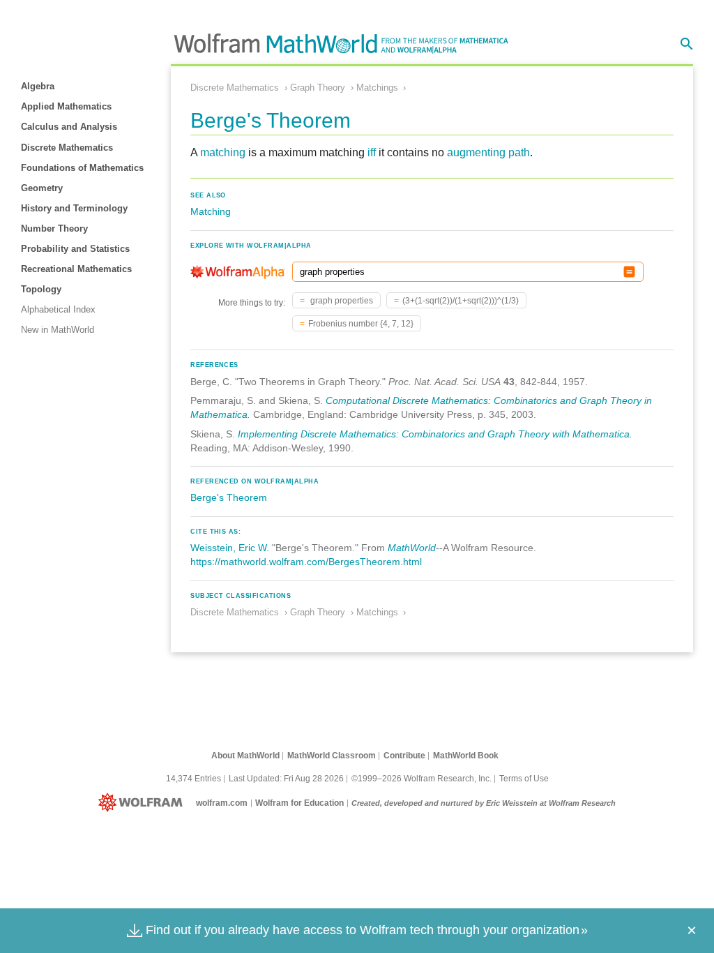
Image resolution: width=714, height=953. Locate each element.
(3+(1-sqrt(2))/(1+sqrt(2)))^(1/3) (460, 301)
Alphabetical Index (58, 309)
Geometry (42, 188)
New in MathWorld (57, 329)
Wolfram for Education (299, 803)
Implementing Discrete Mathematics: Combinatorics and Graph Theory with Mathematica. (435, 434)
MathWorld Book (466, 755)
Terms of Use (524, 778)
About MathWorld (245, 755)
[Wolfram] (143, 803)
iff (371, 152)
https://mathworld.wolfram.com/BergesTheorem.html (306, 561)
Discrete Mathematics (67, 147)
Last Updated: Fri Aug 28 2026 (286, 778)
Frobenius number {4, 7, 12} (360, 324)
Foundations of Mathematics (82, 168)
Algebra (37, 86)
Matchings (377, 87)
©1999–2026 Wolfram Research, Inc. (421, 778)
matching (222, 152)
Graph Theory (317, 87)
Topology (41, 289)
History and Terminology (74, 208)
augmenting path (488, 152)
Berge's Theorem (228, 497)
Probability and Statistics (75, 248)
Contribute (404, 755)
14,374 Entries (193, 778)
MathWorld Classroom (331, 755)
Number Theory (54, 228)
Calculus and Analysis (69, 126)
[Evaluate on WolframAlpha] (629, 271)
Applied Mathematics (66, 106)
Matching (210, 211)
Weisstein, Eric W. (229, 547)
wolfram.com (222, 803)
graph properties (340, 301)
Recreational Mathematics (76, 269)
